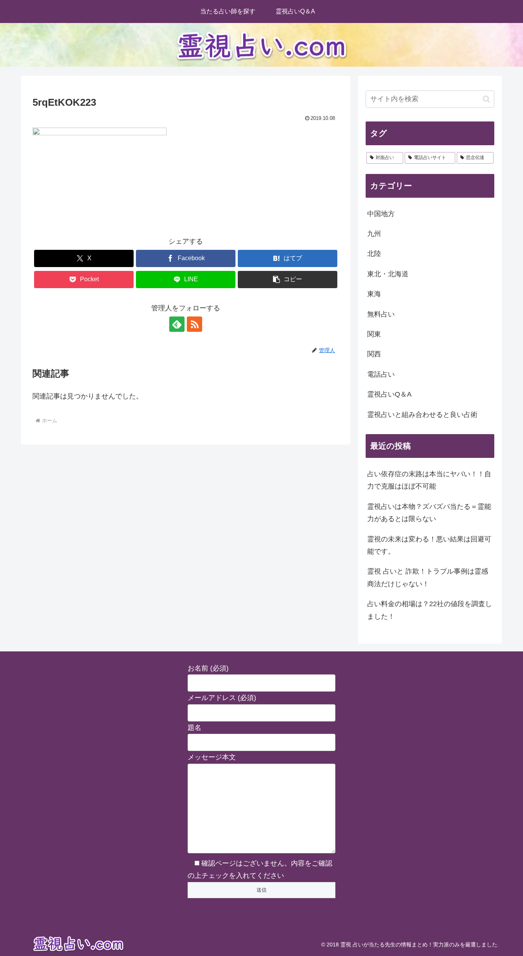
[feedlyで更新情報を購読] (177, 324)
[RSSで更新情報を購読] (194, 324)
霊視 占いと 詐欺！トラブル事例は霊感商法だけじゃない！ (427, 577)
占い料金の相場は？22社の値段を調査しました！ (429, 610)
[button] (287, 279)
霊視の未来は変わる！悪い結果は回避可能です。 (429, 545)
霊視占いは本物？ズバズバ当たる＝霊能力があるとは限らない (429, 513)
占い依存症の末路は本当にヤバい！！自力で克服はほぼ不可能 (429, 480)
